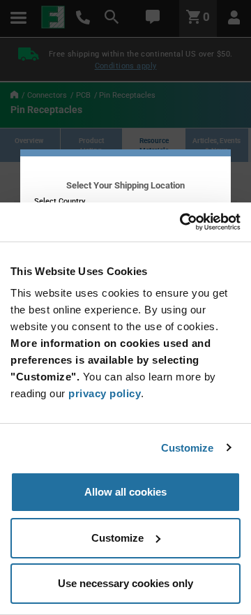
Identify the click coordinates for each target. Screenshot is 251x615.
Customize (187, 448)
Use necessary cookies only (125, 583)
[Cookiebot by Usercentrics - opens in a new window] (181, 222)
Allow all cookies (125, 492)
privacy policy (104, 393)
